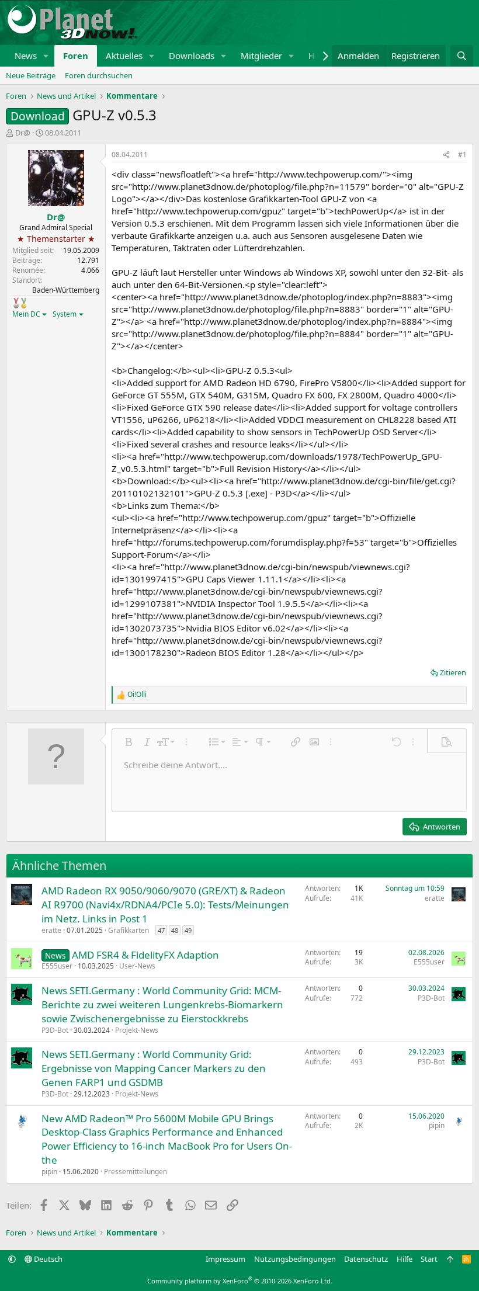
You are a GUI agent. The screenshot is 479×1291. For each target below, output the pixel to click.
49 (188, 930)
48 (174, 930)
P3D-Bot (54, 1030)
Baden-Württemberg (65, 290)
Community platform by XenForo (239, 1280)
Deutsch (47, 1259)
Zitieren (453, 672)
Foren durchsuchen (99, 75)
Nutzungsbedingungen (295, 1259)
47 (161, 930)
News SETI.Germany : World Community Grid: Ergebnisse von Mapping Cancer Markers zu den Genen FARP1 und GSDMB (153, 1068)
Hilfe (404, 1259)
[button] (46, 56)
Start (429, 1259)
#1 (462, 154)
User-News (137, 966)
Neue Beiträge (30, 75)
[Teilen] (446, 155)
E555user (56, 966)
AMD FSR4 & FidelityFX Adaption (145, 955)
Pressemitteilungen (135, 1172)
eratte (51, 930)
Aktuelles (124, 55)
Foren (75, 55)
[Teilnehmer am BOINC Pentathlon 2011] (16, 302)
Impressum (225, 1259)
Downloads (191, 55)
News (26, 55)
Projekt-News (136, 1030)
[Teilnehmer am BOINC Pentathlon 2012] (23, 302)
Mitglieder (261, 55)
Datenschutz (366, 1259)
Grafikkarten (128, 930)
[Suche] (461, 56)
